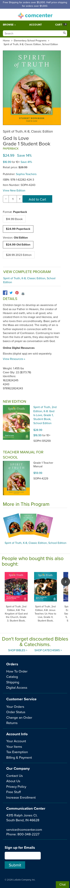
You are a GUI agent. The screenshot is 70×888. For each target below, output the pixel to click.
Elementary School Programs (30, 40)
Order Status (15, 711)
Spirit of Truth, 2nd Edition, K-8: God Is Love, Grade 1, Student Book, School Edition (45, 415)
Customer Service (21, 699)
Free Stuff (13, 791)
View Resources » (14, 359)
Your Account (16, 740)
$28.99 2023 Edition (19, 255)
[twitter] (11, 292)
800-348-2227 (28, 834)
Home (6, 40)
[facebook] (5, 292)
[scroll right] (65, 581)
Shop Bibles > (17, 650)
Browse (8, 24)
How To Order (16, 671)
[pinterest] (17, 292)
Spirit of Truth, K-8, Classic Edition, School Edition (31, 44)
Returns (12, 722)
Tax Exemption (17, 751)
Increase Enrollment (21, 797)
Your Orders (15, 706)
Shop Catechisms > (48, 650)
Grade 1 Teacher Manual (43, 464)
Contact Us (14, 775)
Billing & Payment (19, 757)
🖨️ (23, 293)
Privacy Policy (16, 786)
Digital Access (16, 687)
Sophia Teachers (26, 174)
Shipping (12, 682)
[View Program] (35, 525)
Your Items (14, 746)
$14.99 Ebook (14, 219)
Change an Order (19, 717)
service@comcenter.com (24, 829)
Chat (62, 884)
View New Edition (14, 190)
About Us (13, 780)
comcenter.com (35, 14)
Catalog (12, 676)
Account (35, 24)
